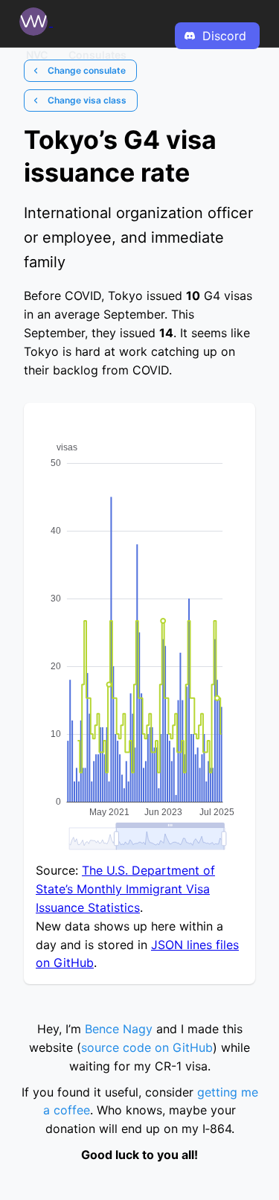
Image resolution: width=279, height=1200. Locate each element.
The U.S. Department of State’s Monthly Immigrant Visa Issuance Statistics (125, 889)
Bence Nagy (119, 1028)
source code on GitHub (147, 1047)
